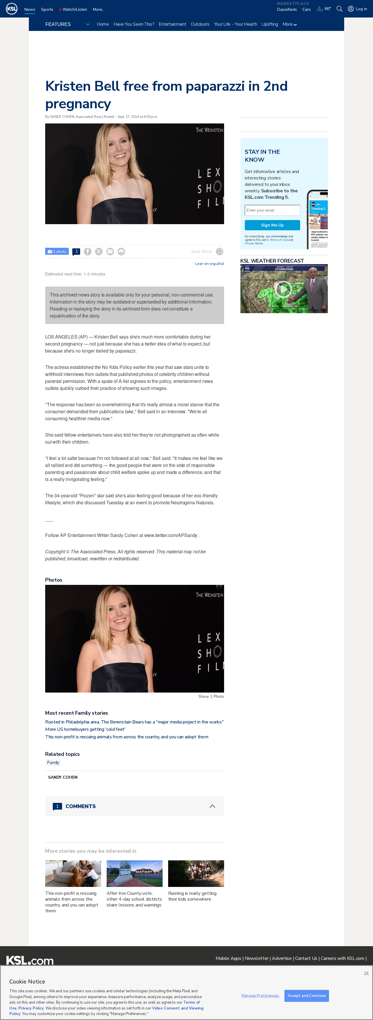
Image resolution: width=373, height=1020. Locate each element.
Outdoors (200, 24)
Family (53, 762)
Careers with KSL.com (342, 958)
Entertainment (172, 24)
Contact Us (306, 958)
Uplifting (270, 24)
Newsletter (256, 958)
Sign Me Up (272, 225)
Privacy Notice (254, 243)
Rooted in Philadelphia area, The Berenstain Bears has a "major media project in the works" (134, 722)
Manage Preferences (260, 995)
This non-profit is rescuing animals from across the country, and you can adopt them (126, 737)
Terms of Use (279, 240)
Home (103, 24)
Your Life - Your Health (235, 24)
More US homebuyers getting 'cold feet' (85, 729)
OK (366, 973)
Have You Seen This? (134, 24)
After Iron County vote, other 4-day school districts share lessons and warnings (134, 899)
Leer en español (209, 264)
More (288, 24)
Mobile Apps (228, 958)
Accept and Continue (307, 995)
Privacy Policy (31, 1008)
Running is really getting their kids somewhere (192, 896)
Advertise (281, 958)
